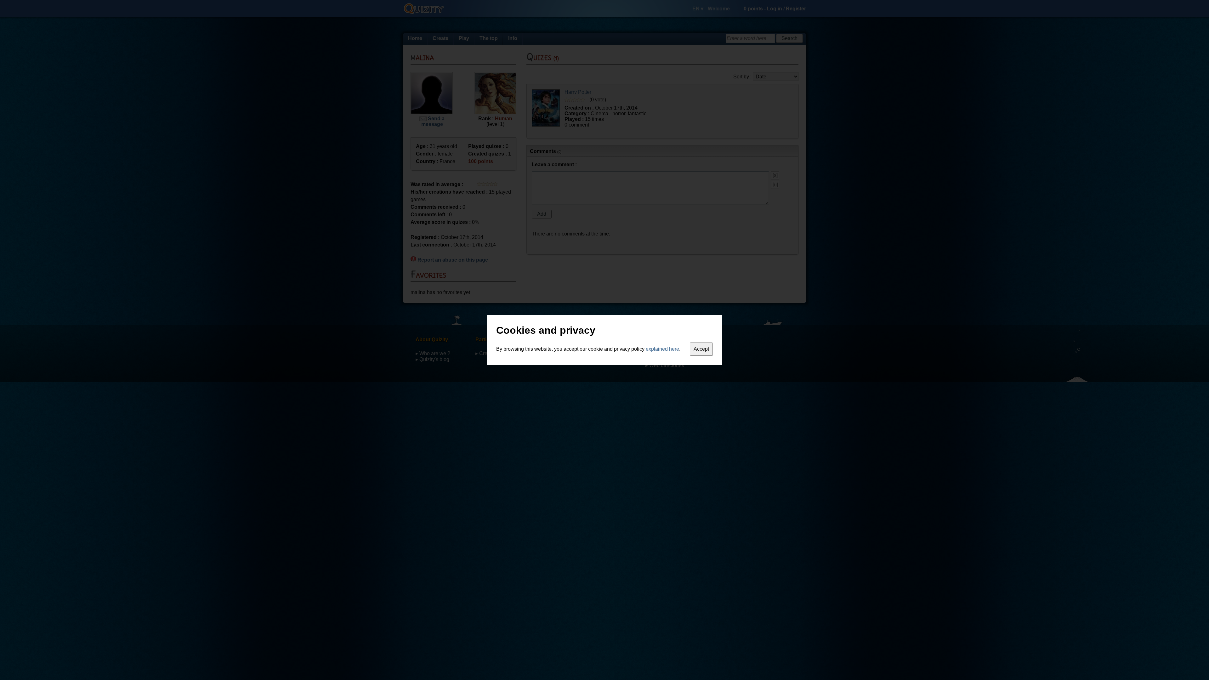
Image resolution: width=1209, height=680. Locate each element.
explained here (662, 349)
